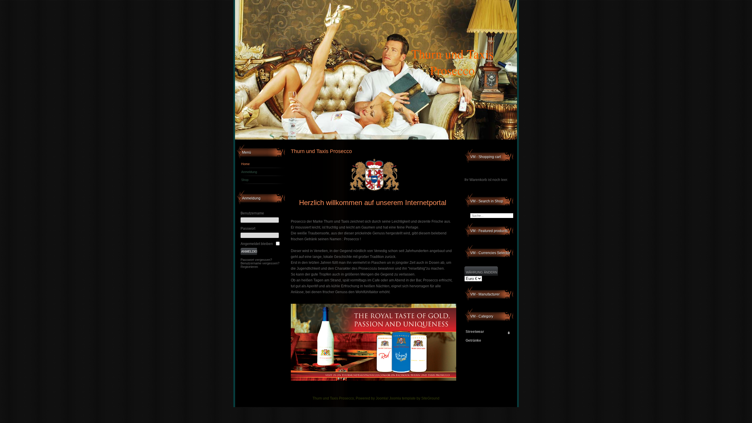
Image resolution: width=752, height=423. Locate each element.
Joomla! (382, 398)
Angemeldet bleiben (257, 244)
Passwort (248, 228)
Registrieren (249, 266)
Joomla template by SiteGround (414, 398)
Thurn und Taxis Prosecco (452, 62)
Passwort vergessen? (256, 259)
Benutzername (252, 213)
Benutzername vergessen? (260, 263)
